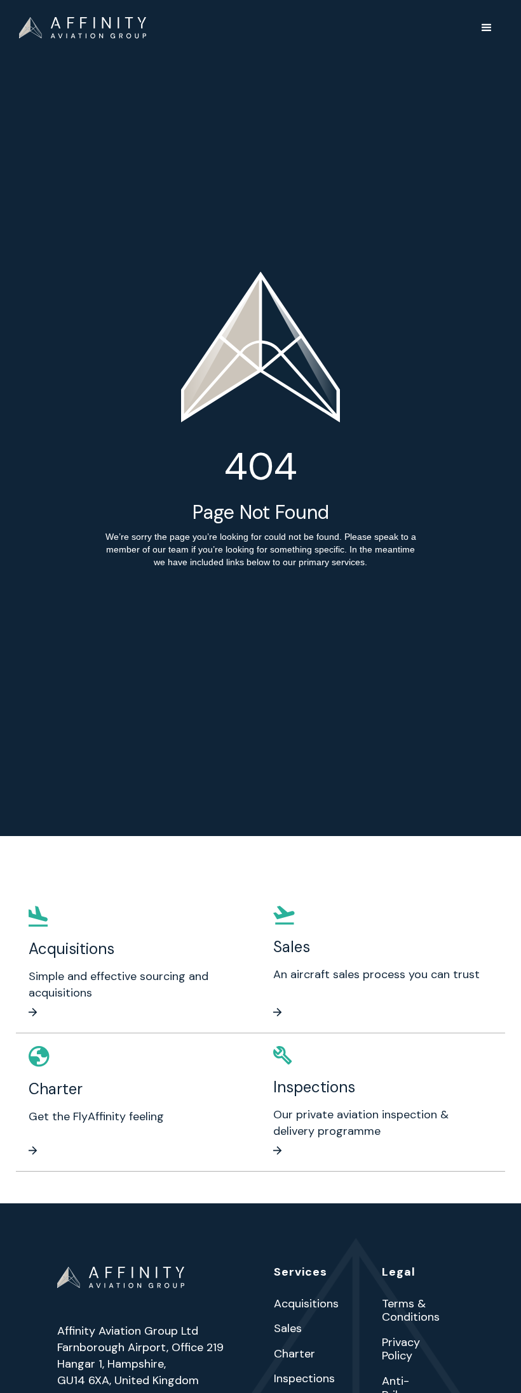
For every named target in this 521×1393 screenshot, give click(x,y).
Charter (294, 1354)
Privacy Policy (401, 1349)
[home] (82, 28)
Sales (288, 1329)
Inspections (304, 1379)
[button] (486, 28)
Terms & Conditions (411, 1310)
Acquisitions (306, 1304)
